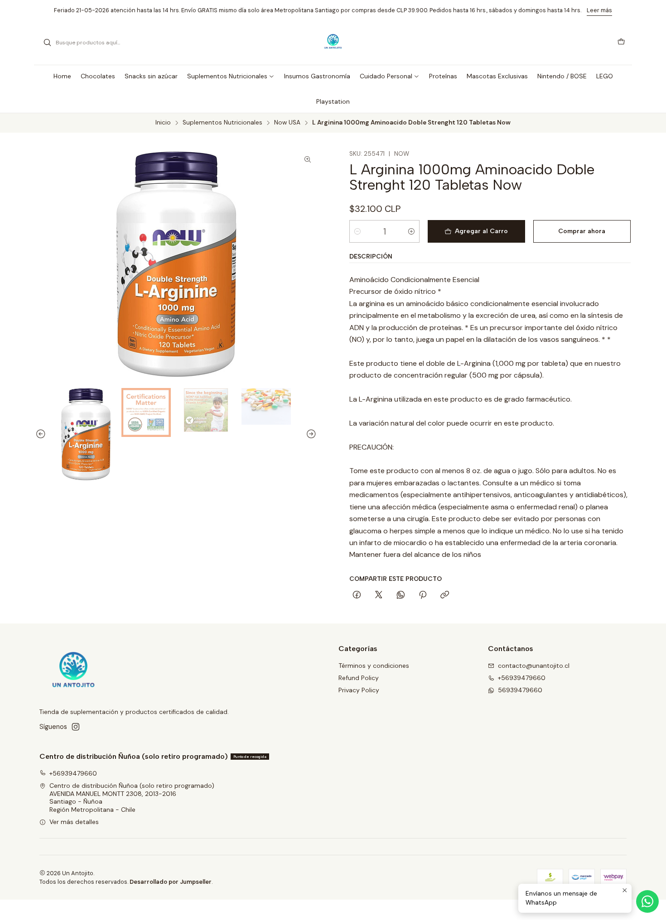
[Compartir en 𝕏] (378, 595)
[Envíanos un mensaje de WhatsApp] (647, 901)
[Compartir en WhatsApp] (400, 595)
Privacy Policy (358, 690)
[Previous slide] (42, 434)
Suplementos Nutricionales (222, 123)
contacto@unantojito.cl (533, 665)
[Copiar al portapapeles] (444, 595)
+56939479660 (521, 678)
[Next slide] (310, 434)
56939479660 (520, 690)
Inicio (163, 123)
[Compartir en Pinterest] (422, 595)
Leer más (599, 10)
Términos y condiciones (373, 665)
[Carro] (621, 42)
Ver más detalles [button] (74, 822)
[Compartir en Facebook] (356, 595)
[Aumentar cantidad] (411, 231)
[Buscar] (47, 43)
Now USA (287, 123)
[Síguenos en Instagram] (75, 726)
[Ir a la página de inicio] (333, 42)
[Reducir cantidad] (357, 231)
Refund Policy (358, 678)
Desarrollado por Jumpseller (171, 882)
